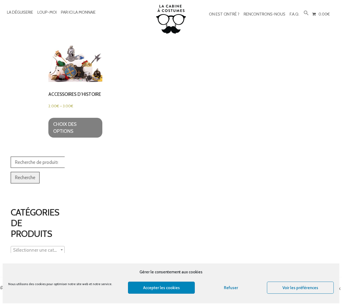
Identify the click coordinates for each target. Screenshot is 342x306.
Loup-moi (47, 12)
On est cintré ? (224, 14)
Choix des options (65, 127)
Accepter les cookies (161, 287)
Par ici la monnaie (78, 12)
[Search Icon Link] (306, 13)
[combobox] (38, 250)
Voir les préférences (300, 287)
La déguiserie (20, 12)
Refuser (231, 287)
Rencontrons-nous (264, 14)
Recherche (25, 177)
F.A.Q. (294, 14)
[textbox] (37, 250)
